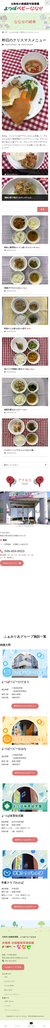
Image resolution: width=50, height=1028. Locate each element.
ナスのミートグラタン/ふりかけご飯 (18, 450)
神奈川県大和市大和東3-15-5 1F (15, 958)
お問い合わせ (9, 1001)
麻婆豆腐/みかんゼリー (15, 409)
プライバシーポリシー (12, 994)
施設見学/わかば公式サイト (25, 907)
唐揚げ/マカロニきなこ (15, 288)
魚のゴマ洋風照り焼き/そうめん (19, 369)
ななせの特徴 (9, 985)
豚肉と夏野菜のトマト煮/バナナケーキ (22, 247)
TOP (5, 977)
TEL (44, 1026)
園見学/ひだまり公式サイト (25, 706)
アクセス (7, 1006)
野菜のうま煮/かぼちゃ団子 (17, 328)
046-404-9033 (14, 551)
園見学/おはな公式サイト (25, 773)
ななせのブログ (9, 981)
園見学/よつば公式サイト (25, 840)
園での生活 (8, 990)
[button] (12, 563)
